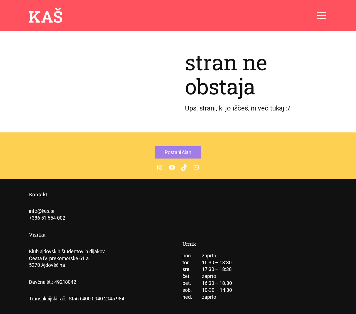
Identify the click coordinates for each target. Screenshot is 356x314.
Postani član (178, 152)
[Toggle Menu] (321, 15)
